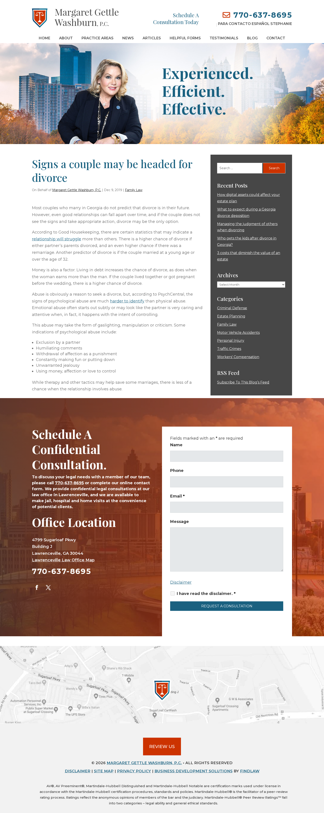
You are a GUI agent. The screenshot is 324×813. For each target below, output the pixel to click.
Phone (177, 470)
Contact (275, 38)
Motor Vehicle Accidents (238, 333)
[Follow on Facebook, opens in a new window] (37, 587)
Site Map (104, 771)
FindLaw (249, 771)
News (128, 38)
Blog (252, 38)
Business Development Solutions (194, 771)
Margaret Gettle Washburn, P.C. (76, 190)
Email (177, 496)
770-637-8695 (262, 15)
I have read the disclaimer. (206, 593)
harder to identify (127, 301)
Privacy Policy (134, 771)
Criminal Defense (232, 308)
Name (176, 445)
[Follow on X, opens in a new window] (48, 587)
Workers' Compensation (238, 357)
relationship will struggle (56, 239)
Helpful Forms (185, 38)
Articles (152, 38)
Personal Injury (230, 340)
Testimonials (224, 38)
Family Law (133, 190)
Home (44, 38)
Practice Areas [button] (98, 38)
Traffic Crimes (229, 349)
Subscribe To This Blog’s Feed (243, 382)
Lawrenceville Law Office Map (63, 560)
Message (179, 521)
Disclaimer (181, 582)
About (66, 38)
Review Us (162, 746)
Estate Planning (231, 316)
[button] (319, 781)
